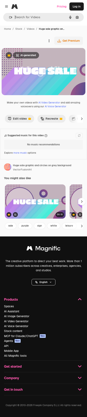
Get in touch (13, 389)
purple (25, 225)
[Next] (81, 118)
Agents (12, 341)
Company (11, 378)
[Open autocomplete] (9, 17)
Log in (77, 6)
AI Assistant (11, 311)
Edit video (17, 119)
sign (39, 225)
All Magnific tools (15, 355)
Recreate (49, 119)
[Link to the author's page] (7, 167)
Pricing (62, 6)
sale (10, 225)
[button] (43, 282)
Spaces (9, 306)
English (43, 282)
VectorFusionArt (22, 169)
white (53, 225)
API (6, 346)
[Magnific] (43, 249)
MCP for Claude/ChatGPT (24, 336)
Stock (18, 29)
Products (11, 299)
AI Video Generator (49, 102)
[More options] (49, 41)
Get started (13, 366)
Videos (30, 29)
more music (20, 152)
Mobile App (11, 351)
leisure (69, 225)
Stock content (13, 331)
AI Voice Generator (55, 106)
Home (7, 29)
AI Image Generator (16, 316)
